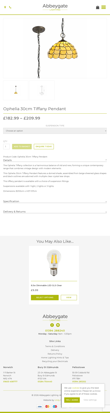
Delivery (55, 350)
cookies (75, 388)
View (68, 297)
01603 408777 (10, 381)
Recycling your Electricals (55, 361)
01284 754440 (45, 381)
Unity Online (61, 400)
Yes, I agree (72, 400)
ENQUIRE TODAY (44, 147)
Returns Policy (55, 354)
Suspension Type (55, 126)
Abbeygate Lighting (55, 7)
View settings (90, 400)
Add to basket (22, 147)
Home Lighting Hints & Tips (55, 357)
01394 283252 (79, 381)
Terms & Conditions (55, 346)
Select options (44, 297)
